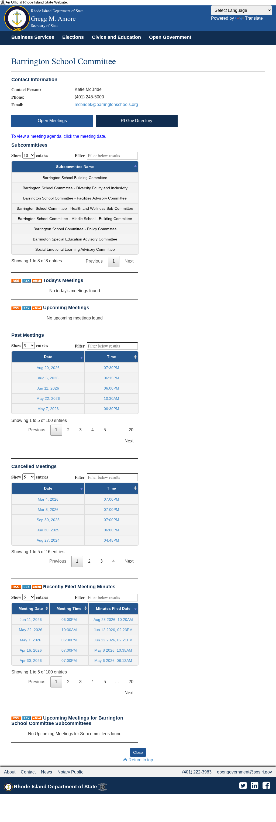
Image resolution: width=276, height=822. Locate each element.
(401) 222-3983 (197, 772)
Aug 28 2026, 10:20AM (113, 619)
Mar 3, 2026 (48, 509)
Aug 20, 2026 (48, 368)
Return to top (140, 760)
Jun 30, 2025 (48, 530)
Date (48, 357)
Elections (73, 37)
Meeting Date (31, 608)
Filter (80, 155)
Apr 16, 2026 (31, 650)
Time (111, 357)
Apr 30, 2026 (31, 660)
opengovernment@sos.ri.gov (244, 772)
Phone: (17, 97)
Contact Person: (26, 89)
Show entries (29, 155)
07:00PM (69, 650)
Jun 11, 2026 (48, 388)
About (9, 772)
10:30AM (69, 630)
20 (131, 430)
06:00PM (69, 619)
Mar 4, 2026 (48, 499)
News (46, 772)
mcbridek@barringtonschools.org (106, 104)
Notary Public (70, 772)
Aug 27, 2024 (48, 540)
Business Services (32, 37)
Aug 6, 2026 (48, 378)
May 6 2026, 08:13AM (113, 660)
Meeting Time (69, 608)
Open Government (170, 37)
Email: (17, 105)
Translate (254, 18)
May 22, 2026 (48, 398)
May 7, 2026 (48, 409)
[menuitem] (32, 37)
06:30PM (69, 640)
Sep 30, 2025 (48, 520)
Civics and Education (116, 37)
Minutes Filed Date (113, 608)
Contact (28, 772)
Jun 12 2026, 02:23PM (113, 630)
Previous (94, 261)
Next (129, 261)
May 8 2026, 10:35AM (113, 650)
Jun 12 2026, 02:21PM (113, 640)
